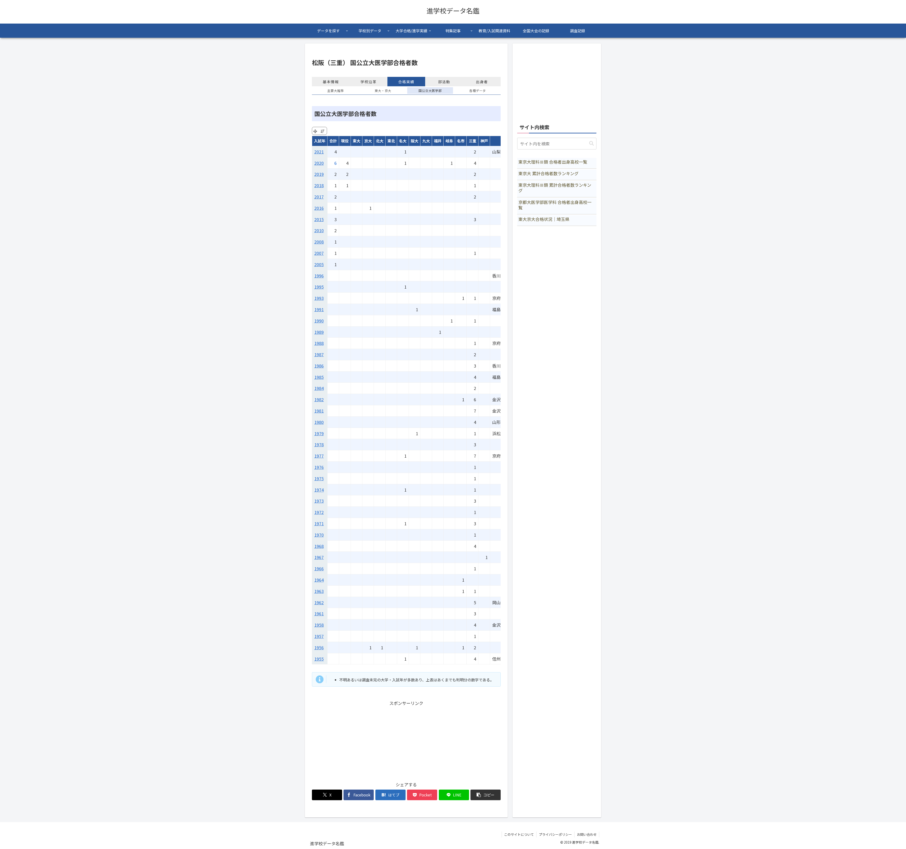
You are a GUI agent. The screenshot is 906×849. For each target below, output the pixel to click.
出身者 (482, 81)
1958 (319, 625)
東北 (391, 141)
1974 (319, 490)
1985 (319, 377)
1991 (319, 309)
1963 (319, 591)
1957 (319, 636)
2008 (319, 242)
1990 (319, 321)
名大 (403, 141)
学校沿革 (369, 81)
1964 (319, 580)
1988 (319, 343)
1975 (319, 478)
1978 (319, 444)
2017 (319, 197)
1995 (319, 287)
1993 (319, 298)
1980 (319, 422)
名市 (461, 141)
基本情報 (331, 81)
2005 (319, 264)
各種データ (477, 90)
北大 (379, 141)
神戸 (484, 141)
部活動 (444, 81)
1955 (319, 659)
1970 (319, 535)
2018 (319, 185)
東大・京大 (383, 90)
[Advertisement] (406, 740)
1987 (319, 354)
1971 (319, 523)
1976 (319, 467)
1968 (319, 546)
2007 (319, 253)
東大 (356, 141)
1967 (319, 557)
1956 (319, 647)
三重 (472, 141)
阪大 (414, 141)
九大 (426, 141)
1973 (319, 501)
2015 (319, 219)
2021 (319, 152)
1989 (319, 332)
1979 (319, 433)
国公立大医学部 (430, 90)
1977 (319, 456)
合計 (333, 141)
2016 (319, 208)
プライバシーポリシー (555, 834)
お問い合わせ (587, 834)
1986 (319, 366)
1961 (319, 613)
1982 (319, 399)
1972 (319, 512)
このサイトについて (519, 834)
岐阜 (449, 141)
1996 (319, 276)
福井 (437, 141)
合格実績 (406, 81)
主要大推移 (335, 90)
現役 (344, 141)
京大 (368, 141)
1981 (319, 411)
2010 (319, 230)
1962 (319, 602)
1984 (319, 388)
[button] (485, 795)
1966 (319, 568)
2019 (319, 174)
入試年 (319, 141)
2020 (319, 163)
